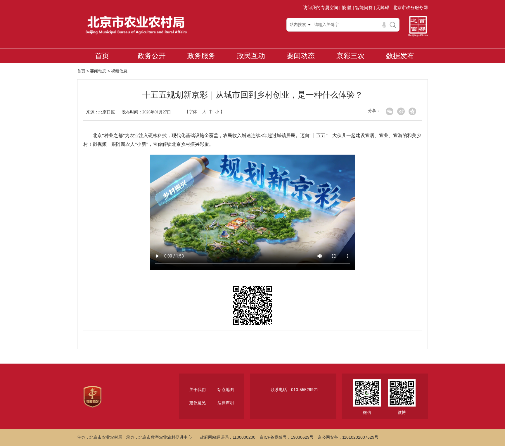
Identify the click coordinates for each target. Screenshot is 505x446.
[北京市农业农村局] (135, 24)
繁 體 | (348, 7)
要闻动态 (301, 56)
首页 (102, 56)
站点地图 (225, 389)
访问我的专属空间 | (321, 7)
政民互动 (251, 56)
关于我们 (197, 389)
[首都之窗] (418, 24)
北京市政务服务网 (410, 7)
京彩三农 (350, 56)
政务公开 (152, 56)
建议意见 (197, 402)
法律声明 (225, 402)
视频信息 (119, 71)
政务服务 (201, 56)
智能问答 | (365, 7)
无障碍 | (384, 7)
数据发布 (400, 56)
